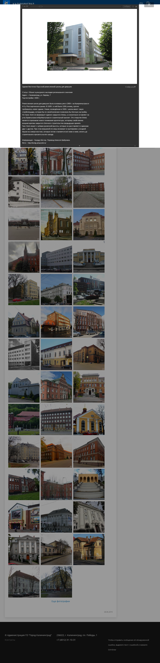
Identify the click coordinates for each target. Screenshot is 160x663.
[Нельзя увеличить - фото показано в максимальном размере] (133, 6)
